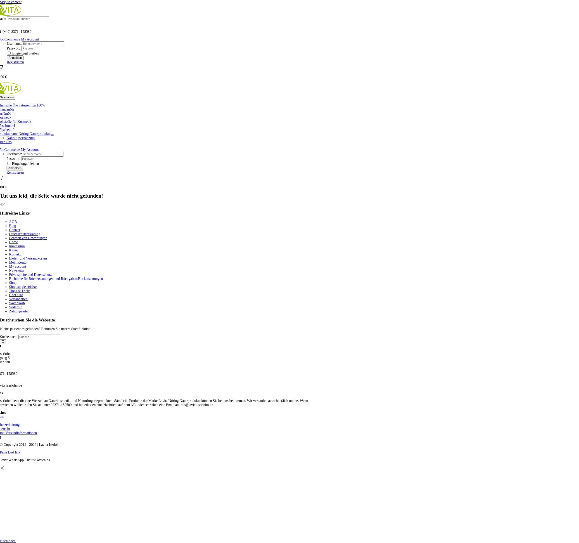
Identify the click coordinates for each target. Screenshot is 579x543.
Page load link (10, 452)
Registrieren (15, 62)
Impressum (17, 246)
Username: (14, 43)
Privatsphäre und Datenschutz (30, 274)
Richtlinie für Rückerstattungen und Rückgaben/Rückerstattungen (56, 279)
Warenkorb (17, 303)
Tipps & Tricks (19, 291)
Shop (13, 283)
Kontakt (15, 254)
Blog (12, 226)
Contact (14, 230)
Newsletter (16, 270)
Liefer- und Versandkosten (28, 258)
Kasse (13, 250)
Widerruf (15, 307)
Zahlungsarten (19, 311)
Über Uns (16, 295)
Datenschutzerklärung (24, 234)
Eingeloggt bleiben (25, 53)
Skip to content (10, 2)
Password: (14, 48)
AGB (13, 222)
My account (17, 266)
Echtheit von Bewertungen (28, 238)
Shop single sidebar (23, 287)
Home (13, 242)
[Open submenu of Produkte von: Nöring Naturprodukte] (52, 135)
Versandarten (18, 299)
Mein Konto (17, 262)
